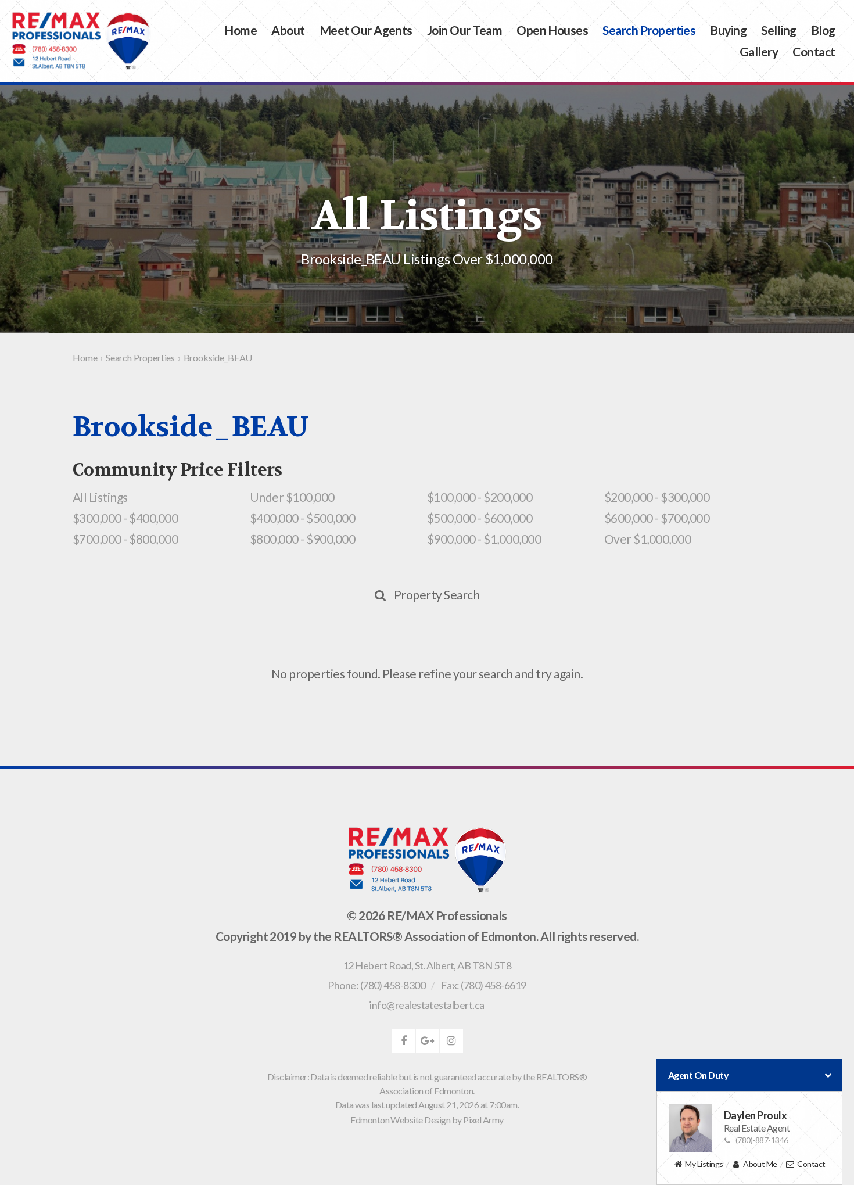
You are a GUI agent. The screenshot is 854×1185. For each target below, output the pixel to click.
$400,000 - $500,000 (302, 518)
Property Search (436, 594)
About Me (760, 1164)
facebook (403, 1041)
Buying (728, 30)
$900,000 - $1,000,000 (484, 539)
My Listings (704, 1164)
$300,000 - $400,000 (125, 518)
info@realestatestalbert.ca (426, 1005)
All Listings (100, 497)
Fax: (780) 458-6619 (483, 985)
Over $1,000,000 (647, 539)
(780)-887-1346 (761, 1140)
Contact (813, 51)
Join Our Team (464, 30)
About (287, 30)
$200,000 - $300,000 (656, 497)
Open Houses (552, 30)
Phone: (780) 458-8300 (376, 985)
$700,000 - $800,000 (125, 539)
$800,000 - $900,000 (302, 539)
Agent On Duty (698, 1074)
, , (427, 965)
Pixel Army (483, 1119)
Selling (778, 30)
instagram (451, 1041)
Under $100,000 (292, 497)
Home (240, 30)
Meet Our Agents (366, 30)
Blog (823, 30)
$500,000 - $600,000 (479, 518)
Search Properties (648, 30)
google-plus (427, 1041)
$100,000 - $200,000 (479, 497)
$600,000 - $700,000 (656, 518)
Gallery (759, 51)
